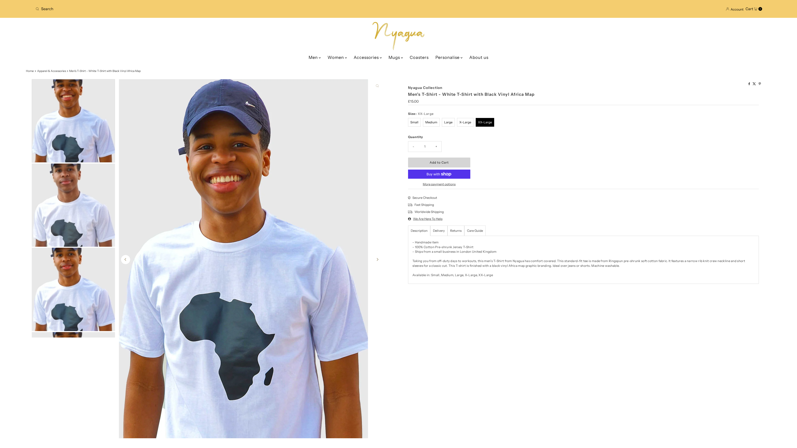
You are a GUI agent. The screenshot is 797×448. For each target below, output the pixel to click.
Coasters (419, 57)
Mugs (395, 57)
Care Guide (475, 231)
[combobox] (215, 9)
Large (448, 122)
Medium (431, 122)
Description (419, 231)
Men (314, 57)
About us (478, 57)
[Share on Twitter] (755, 84)
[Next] (377, 259)
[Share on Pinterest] (760, 84)
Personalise (448, 57)
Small (414, 122)
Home (30, 71)
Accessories (367, 57)
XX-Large (485, 122)
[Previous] (125, 259)
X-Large (465, 122)
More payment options (439, 184)
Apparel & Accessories (51, 71)
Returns (456, 231)
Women (336, 57)
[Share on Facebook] (749, 84)
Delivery (439, 231)
